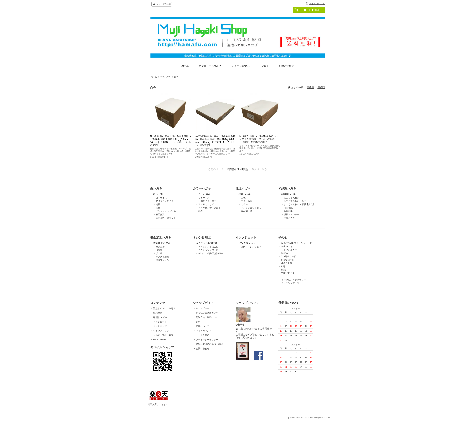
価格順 (310, 87)
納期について (202, 326)
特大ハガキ (286, 246)
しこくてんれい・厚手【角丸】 (299, 204)
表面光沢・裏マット (166, 218)
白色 (176, 77)
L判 (283, 266)
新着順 (321, 87)
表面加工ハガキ (161, 243)
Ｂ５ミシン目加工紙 (208, 250)
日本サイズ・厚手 (207, 201)
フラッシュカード (290, 249)
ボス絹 (159, 253)
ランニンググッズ (290, 283)
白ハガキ (158, 194)
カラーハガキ (203, 194)
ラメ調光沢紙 (162, 257)
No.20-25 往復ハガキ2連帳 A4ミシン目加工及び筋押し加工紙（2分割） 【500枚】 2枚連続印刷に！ (259, 139)
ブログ (265, 65)
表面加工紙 (246, 211)
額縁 (283, 270)
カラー (244, 204)
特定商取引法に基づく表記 (209, 344)
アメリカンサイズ (164, 201)
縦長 (158, 204)
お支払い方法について (207, 313)
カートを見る (309, 10)
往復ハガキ (165, 77)
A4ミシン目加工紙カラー (210, 253)
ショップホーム (204, 308)
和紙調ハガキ (288, 194)
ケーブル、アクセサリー (293, 280)
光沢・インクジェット (252, 247)
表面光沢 (160, 214)
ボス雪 (159, 250)
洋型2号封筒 (287, 260)
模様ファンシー (291, 214)
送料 (198, 322)
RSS (155, 339)
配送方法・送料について (208, 317)
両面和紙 (288, 208)
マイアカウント (317, 3)
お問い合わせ (286, 65)
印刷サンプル (160, 317)
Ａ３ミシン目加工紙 (207, 243)
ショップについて (241, 65)
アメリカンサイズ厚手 (209, 208)
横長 (158, 208)
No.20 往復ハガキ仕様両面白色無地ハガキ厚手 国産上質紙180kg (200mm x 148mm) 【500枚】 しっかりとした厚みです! (170, 141)
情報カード (286, 253)
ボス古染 (160, 247)
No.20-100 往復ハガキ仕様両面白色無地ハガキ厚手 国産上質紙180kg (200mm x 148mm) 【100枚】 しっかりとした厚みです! (215, 141)
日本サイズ (161, 197)
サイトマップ (160, 326)
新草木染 (288, 211)
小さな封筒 (286, 263)
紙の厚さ (157, 313)
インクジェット (247, 243)
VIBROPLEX (287, 273)
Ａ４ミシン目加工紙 (208, 247)
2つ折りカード (288, 256)
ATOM (163, 339)
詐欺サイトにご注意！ (164, 308)
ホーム (185, 65)
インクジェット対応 (166, 211)
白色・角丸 (246, 201)
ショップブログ (161, 330)
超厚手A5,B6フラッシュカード (296, 243)
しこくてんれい (291, 197)
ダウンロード (160, 322)
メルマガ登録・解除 (163, 335)
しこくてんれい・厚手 (295, 201)
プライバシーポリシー (207, 339)
